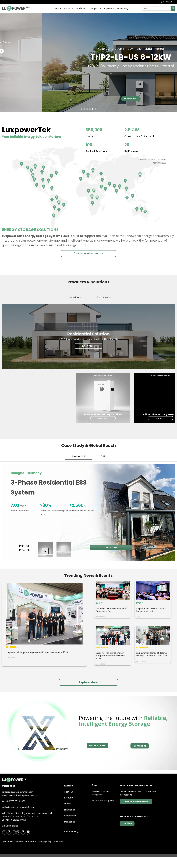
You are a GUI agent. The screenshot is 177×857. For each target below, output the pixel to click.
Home (58, 8)
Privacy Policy (71, 831)
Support (94, 8)
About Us (68, 8)
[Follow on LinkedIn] (23, 832)
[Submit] (173, 8)
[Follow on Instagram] (9, 832)
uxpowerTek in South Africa (29, 841)
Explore (108, 8)
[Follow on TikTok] (14, 832)
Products (80, 8)
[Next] (170, 62)
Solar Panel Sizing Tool (103, 800)
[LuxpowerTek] (16, 8)
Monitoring (122, 8)
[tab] (73, 297)
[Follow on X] (18, 832)
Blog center (70, 815)
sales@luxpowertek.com (20, 791)
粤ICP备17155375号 (53, 841)
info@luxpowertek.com (26, 795)
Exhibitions (69, 809)
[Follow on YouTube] (28, 832)
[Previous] (7, 62)
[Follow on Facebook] (4, 832)
